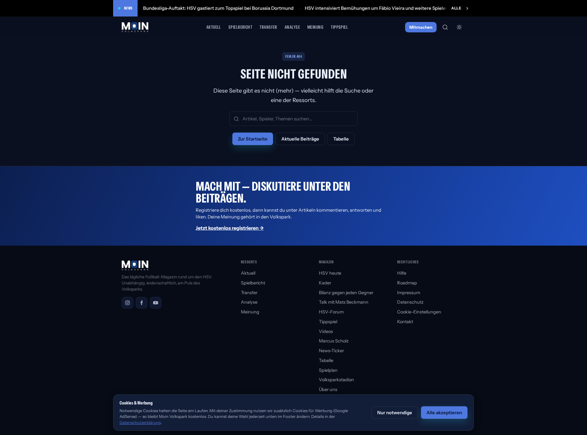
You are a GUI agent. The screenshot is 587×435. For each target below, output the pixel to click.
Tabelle (341, 139)
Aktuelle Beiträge (300, 139)
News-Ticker (331, 350)
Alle (456, 8)
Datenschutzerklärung (140, 422)
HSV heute (330, 273)
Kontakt (405, 321)
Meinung (315, 27)
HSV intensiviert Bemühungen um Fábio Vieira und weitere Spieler (376, 8)
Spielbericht (240, 27)
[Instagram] (127, 303)
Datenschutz (410, 302)
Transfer (268, 27)
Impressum (408, 292)
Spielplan (328, 370)
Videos (326, 331)
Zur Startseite (253, 139)
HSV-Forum (331, 312)
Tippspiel (339, 27)
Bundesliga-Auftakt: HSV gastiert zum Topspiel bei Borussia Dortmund (218, 8)
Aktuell (213, 27)
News (128, 8)
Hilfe (401, 273)
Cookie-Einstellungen (419, 312)
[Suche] (445, 27)
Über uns (328, 389)
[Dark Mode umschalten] (459, 27)
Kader (325, 283)
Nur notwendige (394, 412)
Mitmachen (420, 27)
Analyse (292, 27)
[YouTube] (155, 303)
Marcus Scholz (334, 341)
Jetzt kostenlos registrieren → (230, 228)
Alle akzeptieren (444, 412)
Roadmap (407, 283)
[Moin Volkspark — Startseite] (135, 27)
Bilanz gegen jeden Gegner (346, 292)
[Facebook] (141, 303)
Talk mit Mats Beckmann (343, 302)
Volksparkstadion (336, 379)
